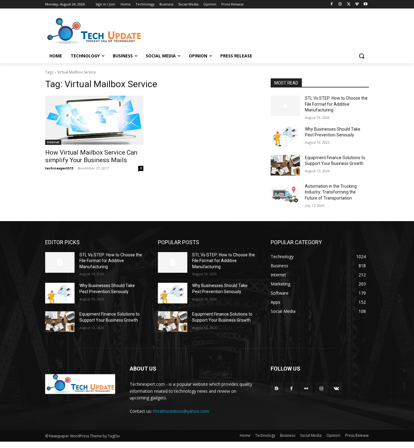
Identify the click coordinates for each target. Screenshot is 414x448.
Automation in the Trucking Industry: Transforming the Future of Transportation (331, 192)
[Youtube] (365, 4)
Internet (53, 142)
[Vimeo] (356, 4)
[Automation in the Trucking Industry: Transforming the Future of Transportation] (285, 193)
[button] (361, 56)
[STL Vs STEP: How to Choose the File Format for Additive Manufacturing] (285, 105)
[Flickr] (306, 388)
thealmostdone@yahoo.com (181, 411)
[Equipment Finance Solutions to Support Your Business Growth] (285, 165)
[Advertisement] (252, 30)
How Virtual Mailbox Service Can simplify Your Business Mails (91, 156)
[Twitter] (348, 4)
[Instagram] (340, 4)
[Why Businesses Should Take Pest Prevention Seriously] (285, 136)
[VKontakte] (336, 388)
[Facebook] (331, 4)
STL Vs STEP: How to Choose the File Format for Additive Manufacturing (336, 104)
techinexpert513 (59, 168)
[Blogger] (276, 388)
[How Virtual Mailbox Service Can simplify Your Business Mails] (94, 120)
